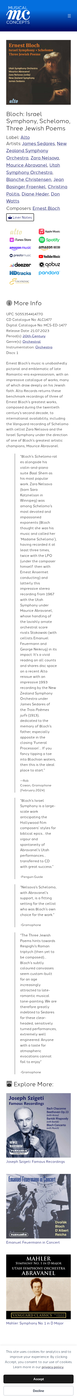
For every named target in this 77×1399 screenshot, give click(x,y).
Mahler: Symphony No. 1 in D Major (35, 1323)
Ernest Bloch (46, 208)
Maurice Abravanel (26, 165)
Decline (38, 1391)
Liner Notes (22, 217)
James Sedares (38, 143)
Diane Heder (35, 193)
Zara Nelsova (45, 157)
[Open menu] (69, 15)
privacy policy (53, 1367)
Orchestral (31, 341)
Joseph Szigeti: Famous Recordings (35, 1161)
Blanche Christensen (28, 179)
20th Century (34, 335)
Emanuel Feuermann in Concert (33, 1242)
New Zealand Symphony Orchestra (36, 150)
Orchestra (43, 347)
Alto (25, 137)
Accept (38, 1379)
